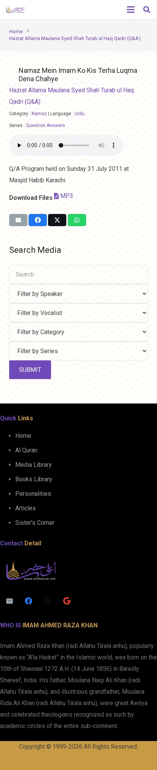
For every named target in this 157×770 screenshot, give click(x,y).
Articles (25, 508)
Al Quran (26, 450)
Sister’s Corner (34, 522)
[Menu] (130, 9)
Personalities (33, 493)
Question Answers (45, 125)
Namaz (39, 113)
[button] (146, 9)
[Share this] (38, 220)
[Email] (9, 601)
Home (23, 435)
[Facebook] (28, 601)
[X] (47, 601)
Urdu (80, 113)
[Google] (66, 601)
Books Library (33, 479)
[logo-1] (15, 9)
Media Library (33, 464)
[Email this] (18, 220)
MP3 (66, 195)
